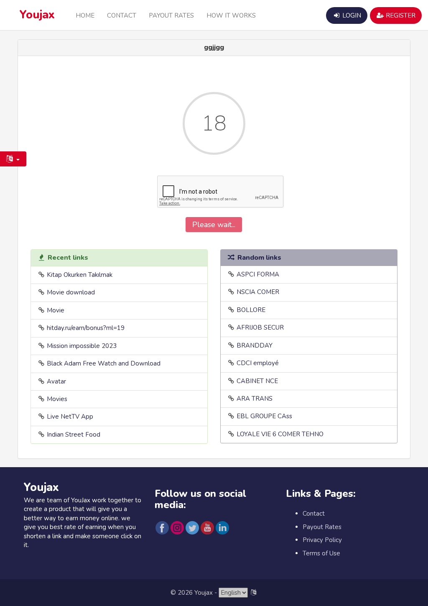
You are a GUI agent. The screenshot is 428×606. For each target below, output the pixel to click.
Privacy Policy (322, 540)
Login (351, 15)
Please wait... (213, 225)
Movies (57, 399)
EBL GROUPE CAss (264, 416)
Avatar (56, 381)
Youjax (37, 15)
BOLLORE (251, 310)
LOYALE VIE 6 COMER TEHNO (280, 434)
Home (85, 15)
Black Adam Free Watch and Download (103, 363)
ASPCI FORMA (258, 274)
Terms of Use (321, 553)
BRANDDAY (255, 345)
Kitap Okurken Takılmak (79, 275)
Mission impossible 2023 (82, 346)
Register (399, 15)
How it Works (231, 15)
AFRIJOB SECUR (260, 327)
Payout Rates (171, 15)
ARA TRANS (255, 398)
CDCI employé (258, 363)
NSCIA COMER (258, 292)
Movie (55, 310)
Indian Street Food (73, 434)
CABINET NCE (257, 381)
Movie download (71, 292)
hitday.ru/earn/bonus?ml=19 (86, 328)
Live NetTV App (70, 416)
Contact (121, 15)
